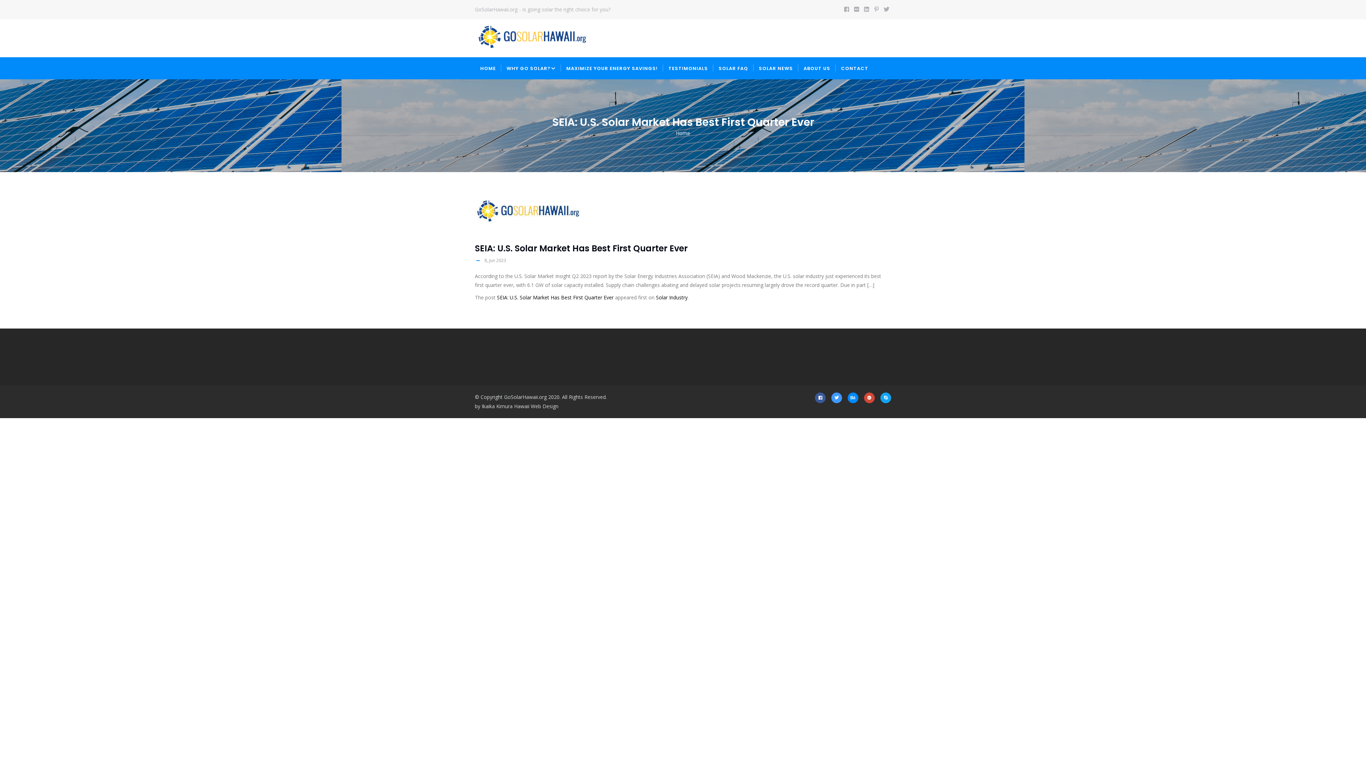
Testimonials (688, 68)
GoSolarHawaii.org (525, 397)
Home (488, 68)
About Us (817, 68)
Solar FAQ (733, 68)
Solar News (776, 68)
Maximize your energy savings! (612, 68)
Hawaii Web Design (536, 406)
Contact (854, 68)
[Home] (532, 37)
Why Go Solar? (529, 68)
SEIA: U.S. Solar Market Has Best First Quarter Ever (555, 297)
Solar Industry (672, 297)
